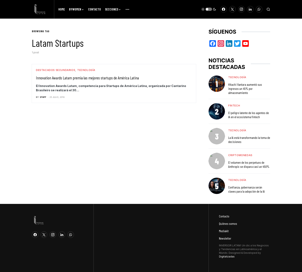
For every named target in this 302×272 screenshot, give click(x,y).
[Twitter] (232, 9)
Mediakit (224, 231)
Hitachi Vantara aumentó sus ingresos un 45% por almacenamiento (245, 88)
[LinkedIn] (250, 9)
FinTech (234, 105)
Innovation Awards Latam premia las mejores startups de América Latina (87, 77)
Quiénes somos (228, 223)
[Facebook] (223, 9)
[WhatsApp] (259, 9)
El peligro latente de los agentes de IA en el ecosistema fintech (248, 115)
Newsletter (225, 238)
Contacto (224, 216)
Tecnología (86, 70)
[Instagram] (241, 9)
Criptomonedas (240, 155)
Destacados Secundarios (55, 70)
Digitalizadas (227, 256)
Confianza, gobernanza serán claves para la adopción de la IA (246, 189)
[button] (208, 9)
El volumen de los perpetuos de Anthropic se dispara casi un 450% (248, 164)
